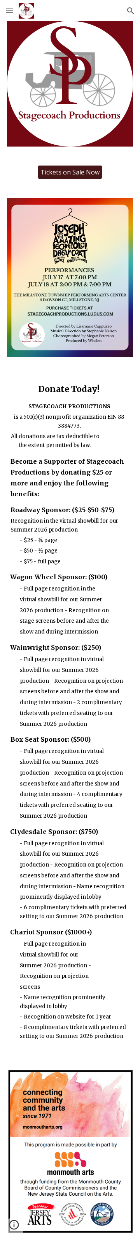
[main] (70, 713)
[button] (9, 10)
